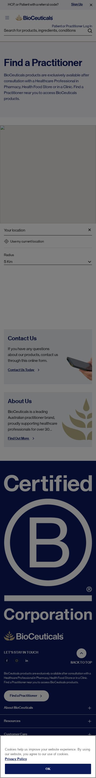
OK (48, 769)
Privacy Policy (16, 759)
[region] (48, 756)
